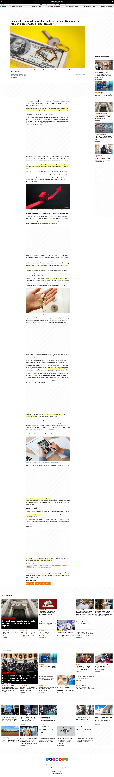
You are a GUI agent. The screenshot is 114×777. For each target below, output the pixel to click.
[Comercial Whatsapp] (65, 768)
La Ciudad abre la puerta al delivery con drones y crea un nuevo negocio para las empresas (65, 741)
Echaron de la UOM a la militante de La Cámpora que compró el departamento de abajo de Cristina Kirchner (47, 730)
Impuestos (54, 4)
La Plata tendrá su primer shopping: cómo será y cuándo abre (85, 687)
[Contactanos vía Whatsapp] (51, 767)
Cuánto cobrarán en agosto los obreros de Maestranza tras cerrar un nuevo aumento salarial (47, 613)
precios (36, 583)
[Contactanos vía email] (48, 767)
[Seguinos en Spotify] (66, 759)
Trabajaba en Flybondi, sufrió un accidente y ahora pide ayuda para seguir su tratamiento (28, 688)
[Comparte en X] (14, 75)
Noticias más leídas (7, 650)
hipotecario (48, 583)
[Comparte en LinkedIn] (20, 75)
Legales (60, 4)
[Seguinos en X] (50, 759)
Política (41, 4)
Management (86, 4)
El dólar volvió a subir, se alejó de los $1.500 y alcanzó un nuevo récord (103, 137)
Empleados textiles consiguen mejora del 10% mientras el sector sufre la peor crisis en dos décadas (85, 613)
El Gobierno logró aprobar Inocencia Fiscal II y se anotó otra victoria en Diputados (9, 719)
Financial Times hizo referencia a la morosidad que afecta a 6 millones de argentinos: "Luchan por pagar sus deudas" (28, 741)
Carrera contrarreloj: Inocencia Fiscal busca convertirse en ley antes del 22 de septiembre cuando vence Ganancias (19, 679)
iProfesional (13, 18)
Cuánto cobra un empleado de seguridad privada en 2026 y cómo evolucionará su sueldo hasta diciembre (103, 159)
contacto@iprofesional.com (57, 773)
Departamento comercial (64, 765)
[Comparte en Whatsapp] (17, 75)
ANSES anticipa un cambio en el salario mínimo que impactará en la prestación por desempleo (47, 678)
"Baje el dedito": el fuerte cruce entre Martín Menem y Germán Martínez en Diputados (83, 729)
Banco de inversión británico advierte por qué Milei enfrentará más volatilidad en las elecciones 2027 (47, 720)
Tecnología (74, 4)
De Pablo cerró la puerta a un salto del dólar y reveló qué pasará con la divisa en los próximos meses (28, 720)
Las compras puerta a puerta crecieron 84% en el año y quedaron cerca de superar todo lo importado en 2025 (103, 613)
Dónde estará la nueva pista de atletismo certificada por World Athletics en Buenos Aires (10, 740)
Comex (80, 4)
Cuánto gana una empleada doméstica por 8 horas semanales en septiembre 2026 (65, 689)
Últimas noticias (28, 4)
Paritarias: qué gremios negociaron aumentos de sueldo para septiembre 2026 (47, 688)
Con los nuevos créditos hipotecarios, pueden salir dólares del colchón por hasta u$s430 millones (103, 75)
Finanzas (48, 4)
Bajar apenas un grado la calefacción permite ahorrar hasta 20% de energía (47, 634)
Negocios (67, 4)
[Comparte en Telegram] (22, 75)
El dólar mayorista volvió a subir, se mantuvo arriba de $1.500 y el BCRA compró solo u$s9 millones (85, 634)
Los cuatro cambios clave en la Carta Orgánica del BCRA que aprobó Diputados (103, 116)
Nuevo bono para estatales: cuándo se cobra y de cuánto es (85, 677)
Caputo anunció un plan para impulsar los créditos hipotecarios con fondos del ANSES (47, 623)
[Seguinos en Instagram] (53, 759)
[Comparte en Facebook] (12, 75)
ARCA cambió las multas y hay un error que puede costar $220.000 (103, 94)
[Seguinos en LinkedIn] (57, 759)
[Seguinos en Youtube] (60, 759)
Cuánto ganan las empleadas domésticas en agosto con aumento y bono (102, 668)
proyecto (42, 583)
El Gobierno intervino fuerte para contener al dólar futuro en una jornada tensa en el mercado (47, 740)
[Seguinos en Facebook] (47, 759)
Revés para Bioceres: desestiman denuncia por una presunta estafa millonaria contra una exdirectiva (103, 720)
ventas (27, 583)
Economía (36, 4)
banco (32, 583)
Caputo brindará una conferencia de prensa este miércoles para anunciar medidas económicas (85, 623)
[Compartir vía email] (25, 75)
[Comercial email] (62, 768)
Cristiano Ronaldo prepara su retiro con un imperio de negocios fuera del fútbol (84, 668)
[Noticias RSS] (63, 759)
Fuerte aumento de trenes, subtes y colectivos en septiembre (83, 719)
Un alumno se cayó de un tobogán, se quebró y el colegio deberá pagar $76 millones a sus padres (85, 740)
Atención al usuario (50, 764)
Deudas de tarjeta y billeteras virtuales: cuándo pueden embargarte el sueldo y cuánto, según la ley (66, 634)
